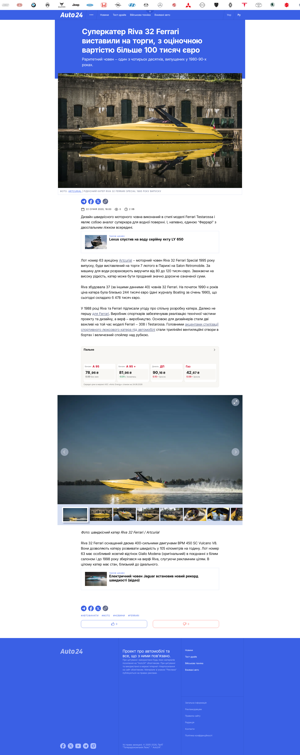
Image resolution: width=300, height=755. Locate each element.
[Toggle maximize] (235, 402)
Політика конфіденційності (198, 735)
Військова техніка (140, 14)
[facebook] (91, 201)
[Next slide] (235, 452)
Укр (229, 14)
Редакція (189, 722)
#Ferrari (133, 615)
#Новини (119, 615)
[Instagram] (93, 746)
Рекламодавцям (193, 709)
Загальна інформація (196, 703)
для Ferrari (100, 314)
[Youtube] (78, 746)
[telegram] (84, 201)
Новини (104, 14)
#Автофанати (90, 615)
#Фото (106, 615)
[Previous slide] (64, 452)
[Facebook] (63, 746)
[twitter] (98, 201)
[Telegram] (86, 746)
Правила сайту (192, 716)
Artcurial (75, 191)
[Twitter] (70, 746)
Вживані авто (162, 14)
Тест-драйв (119, 14)
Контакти (190, 729)
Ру (239, 14)
